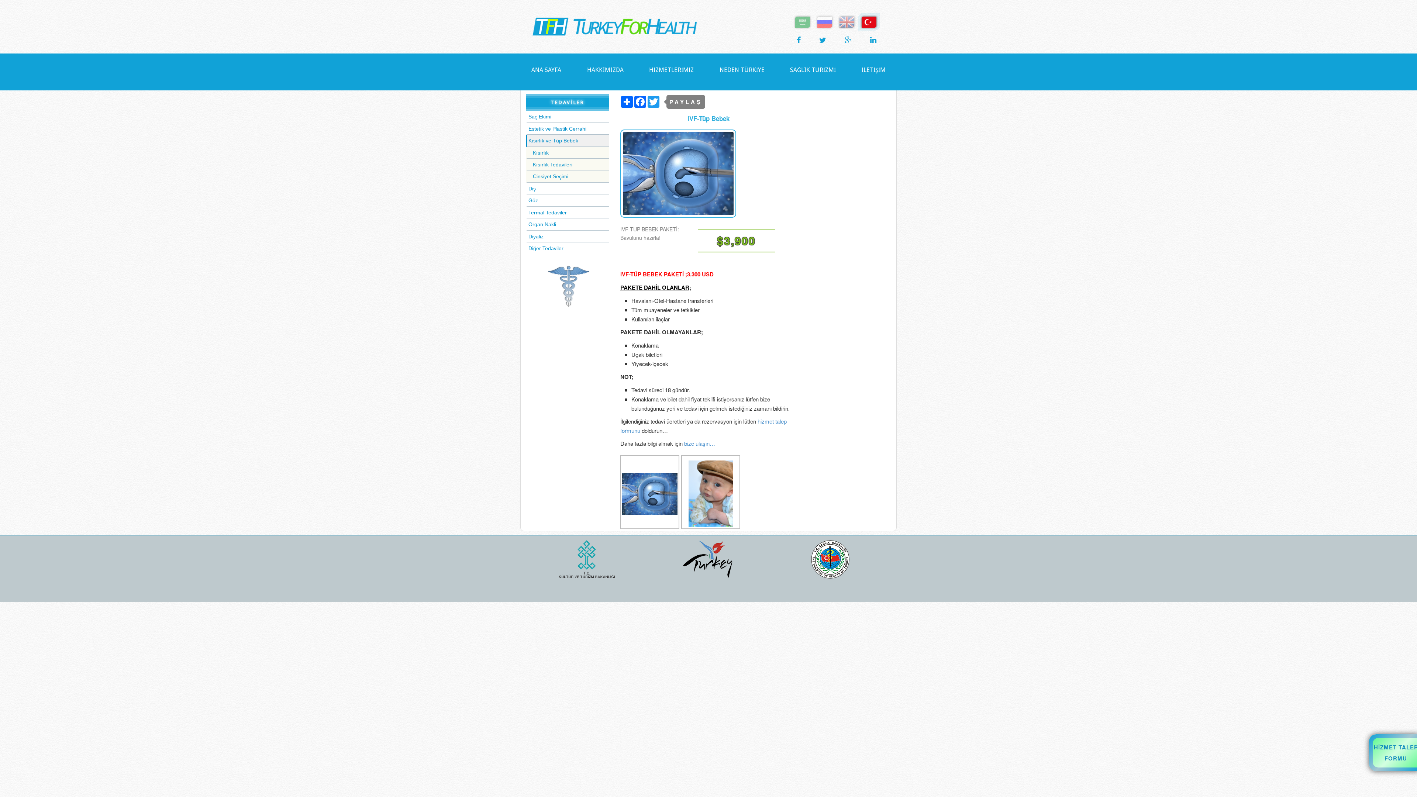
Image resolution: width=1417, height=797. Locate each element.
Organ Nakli (542, 224)
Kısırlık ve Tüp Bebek (553, 141)
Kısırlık (541, 153)
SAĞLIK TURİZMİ (813, 70)
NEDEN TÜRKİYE (742, 70)
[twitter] (822, 39)
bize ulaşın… (699, 443)
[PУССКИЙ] (825, 21)
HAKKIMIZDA (605, 70)
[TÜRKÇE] (869, 21)
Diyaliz (536, 236)
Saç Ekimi (539, 117)
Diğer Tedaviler (545, 248)
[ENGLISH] (847, 21)
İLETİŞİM (874, 70)
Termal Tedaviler (547, 212)
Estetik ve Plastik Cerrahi (557, 129)
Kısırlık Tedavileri (552, 165)
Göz (533, 200)
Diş (532, 189)
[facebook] (798, 39)
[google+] (848, 39)
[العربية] (803, 21)
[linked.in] (873, 39)
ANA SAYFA (546, 70)
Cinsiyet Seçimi (550, 176)
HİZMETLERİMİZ (671, 70)
